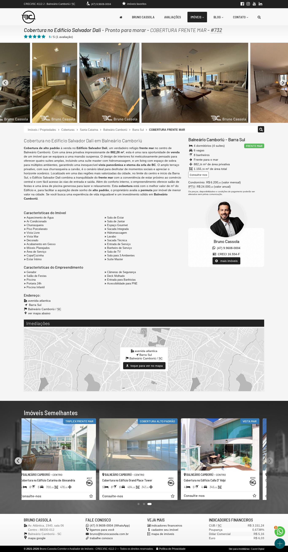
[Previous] (5, 83)
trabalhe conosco (101, 538)
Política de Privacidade (172, 548)
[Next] (283, 83)
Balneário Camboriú (206, 139)
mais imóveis (228, 261)
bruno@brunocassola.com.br (109, 534)
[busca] (259, 17)
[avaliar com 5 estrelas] (44, 37)
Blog (217, 17)
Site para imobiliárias (239, 549)
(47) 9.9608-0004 (101, 4)
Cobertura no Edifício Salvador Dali (62, 30)
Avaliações (172, 17)
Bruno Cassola (143, 17)
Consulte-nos (198, 174)
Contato (239, 17)
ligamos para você (102, 529)
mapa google (37, 538)
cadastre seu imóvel (164, 529)
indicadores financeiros (166, 525)
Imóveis (196, 17)
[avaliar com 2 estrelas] (30, 37)
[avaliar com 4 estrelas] (39, 37)
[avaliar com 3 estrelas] (35, 37)
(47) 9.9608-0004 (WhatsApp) (110, 525)
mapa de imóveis (162, 534)
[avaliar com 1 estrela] (26, 37)
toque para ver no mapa (146, 365)
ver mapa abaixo (39, 313)
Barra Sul (236, 139)
